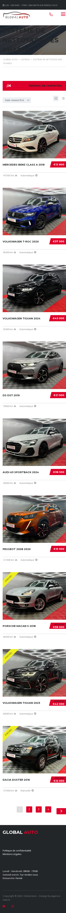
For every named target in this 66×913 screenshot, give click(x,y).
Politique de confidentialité (17, 850)
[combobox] (17, 100)
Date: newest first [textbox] (14, 100)
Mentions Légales (12, 854)
